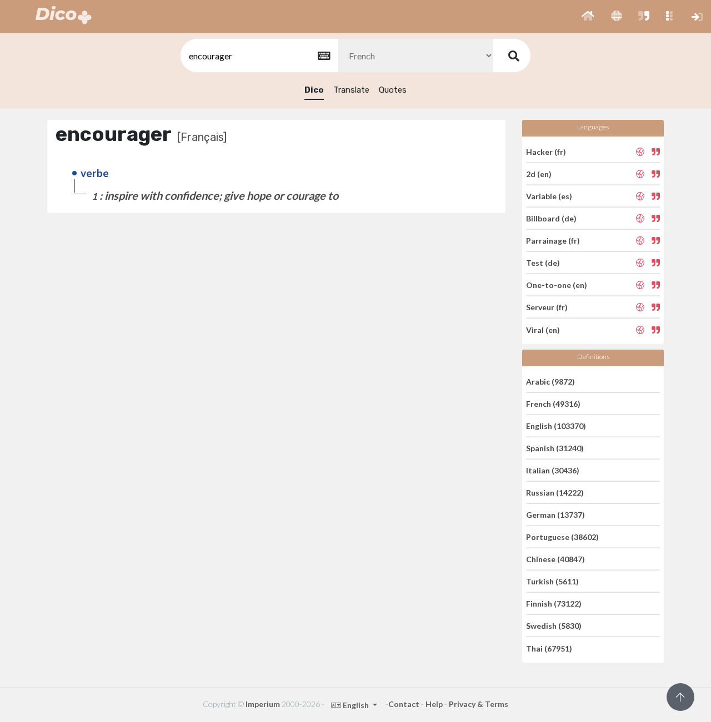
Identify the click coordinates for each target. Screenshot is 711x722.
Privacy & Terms (478, 704)
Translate (351, 90)
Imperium (263, 704)
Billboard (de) (551, 218)
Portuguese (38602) (562, 537)
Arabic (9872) (550, 381)
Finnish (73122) (554, 603)
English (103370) (556, 426)
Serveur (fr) (547, 307)
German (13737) (555, 514)
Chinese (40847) (555, 559)
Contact (403, 704)
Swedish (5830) (554, 625)
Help (434, 704)
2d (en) (539, 174)
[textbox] (258, 55)
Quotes (393, 90)
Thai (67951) (549, 648)
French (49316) (553, 403)
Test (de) (543, 262)
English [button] (355, 705)
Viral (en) (543, 329)
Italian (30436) (552, 470)
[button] (588, 16)
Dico (314, 90)
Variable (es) (549, 196)
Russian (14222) (555, 492)
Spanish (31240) (555, 448)
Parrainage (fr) (553, 240)
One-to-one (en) (556, 285)
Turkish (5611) (552, 581)
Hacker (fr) (546, 151)
